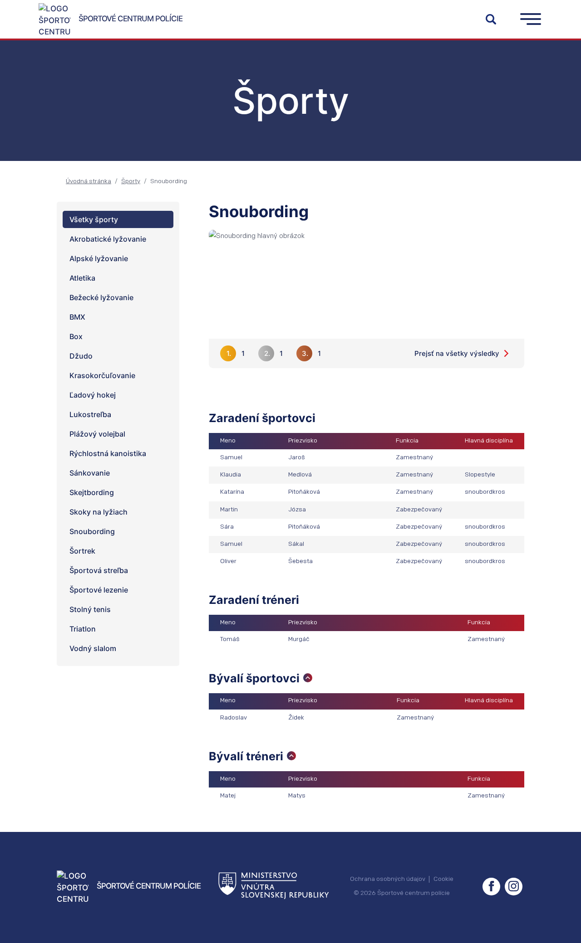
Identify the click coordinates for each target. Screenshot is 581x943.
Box (76, 336)
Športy (130, 181)
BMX (77, 316)
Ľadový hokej (92, 394)
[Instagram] (513, 886)
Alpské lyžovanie (98, 258)
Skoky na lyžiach (98, 511)
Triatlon (82, 628)
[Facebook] (491, 886)
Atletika (82, 277)
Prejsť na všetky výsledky (456, 353)
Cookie (443, 879)
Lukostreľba (90, 414)
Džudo (81, 355)
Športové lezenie (98, 589)
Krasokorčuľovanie (102, 375)
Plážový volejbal (97, 433)
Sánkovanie (89, 472)
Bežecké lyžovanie (101, 297)
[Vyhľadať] (491, 19)
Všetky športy (93, 219)
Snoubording (92, 531)
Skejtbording (91, 492)
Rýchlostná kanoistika (107, 453)
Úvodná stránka (88, 181)
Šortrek (82, 550)
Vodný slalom (92, 648)
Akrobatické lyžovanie (107, 238)
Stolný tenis (90, 609)
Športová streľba (98, 570)
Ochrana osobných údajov (387, 879)
